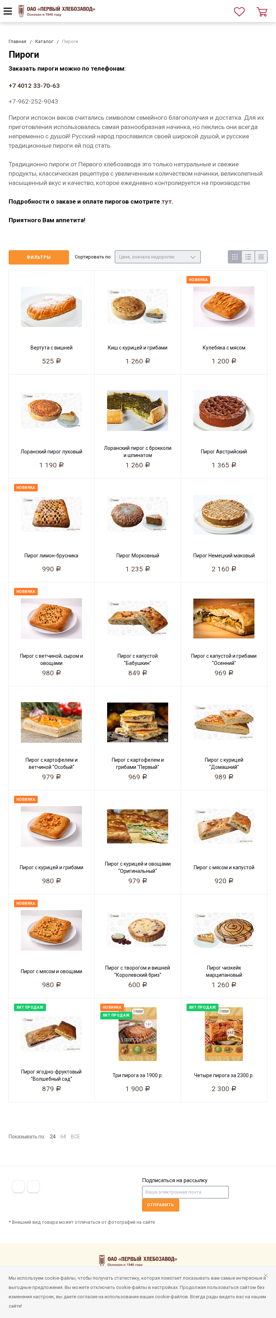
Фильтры (39, 257)
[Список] (247, 256)
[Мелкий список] (261, 256)
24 (53, 1136)
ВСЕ (75, 1136)
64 (63, 1136)
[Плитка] (234, 256)
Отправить (160, 1205)
